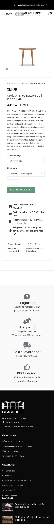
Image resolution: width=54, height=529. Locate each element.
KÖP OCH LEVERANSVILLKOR (16, 480)
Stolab (38, 111)
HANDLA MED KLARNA (13, 485)
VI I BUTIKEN (8, 471)
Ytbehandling (13, 155)
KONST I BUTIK (9, 495)
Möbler (24, 83)
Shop (16, 83)
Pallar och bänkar (38, 83)
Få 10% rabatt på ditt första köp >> (30, 4)
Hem (9, 83)
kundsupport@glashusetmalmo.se (20, 426)
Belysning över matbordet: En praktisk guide (29, 505)
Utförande (12, 168)
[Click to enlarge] (7, 69)
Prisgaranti (27, 303)
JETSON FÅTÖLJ (9, 490)
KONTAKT (7, 475)
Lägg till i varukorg (21, 190)
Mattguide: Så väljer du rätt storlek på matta (32, 518)
